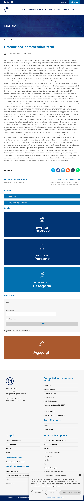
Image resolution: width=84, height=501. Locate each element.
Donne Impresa (11, 444)
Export (46, 464)
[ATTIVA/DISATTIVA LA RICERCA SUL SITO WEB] (79, 9)
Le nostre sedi (49, 397)
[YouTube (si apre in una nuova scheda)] (12, 2)
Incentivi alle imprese (52, 452)
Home (6, 39)
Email (8, 302)
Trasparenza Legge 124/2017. (54, 405)
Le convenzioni (49, 411)
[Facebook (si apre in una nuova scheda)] (5, 2)
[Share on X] (53, 170)
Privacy (46, 448)
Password (10, 311)
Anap (8, 452)
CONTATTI (64, 2)
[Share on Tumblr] (73, 170)
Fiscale (46, 460)
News (11, 39)
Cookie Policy (51, 497)
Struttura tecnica (50, 393)
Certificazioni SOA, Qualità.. (53, 472)
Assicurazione (11, 483)
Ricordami (12, 319)
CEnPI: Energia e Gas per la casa (18, 475)
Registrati (8, 331)
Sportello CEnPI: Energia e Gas (55, 440)
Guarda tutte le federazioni (15, 462)
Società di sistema (50, 401)
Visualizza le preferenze (70, 492)
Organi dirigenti (49, 389)
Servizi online (49, 429)
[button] (80, 475)
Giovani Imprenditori (13, 440)
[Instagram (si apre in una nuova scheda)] (8, 2)
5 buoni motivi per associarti (54, 415)
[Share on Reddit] (68, 170)
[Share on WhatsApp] (78, 170)
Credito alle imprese (51, 468)
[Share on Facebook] (58, 170)
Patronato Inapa (12, 471)
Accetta (38, 492)
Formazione (48, 456)
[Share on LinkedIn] (63, 170)
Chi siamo (47, 385)
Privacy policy (60, 497)
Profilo (46, 425)
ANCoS (8, 448)
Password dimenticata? (21, 331)
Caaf (7, 479)
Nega (52, 492)
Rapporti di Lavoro (50, 444)
